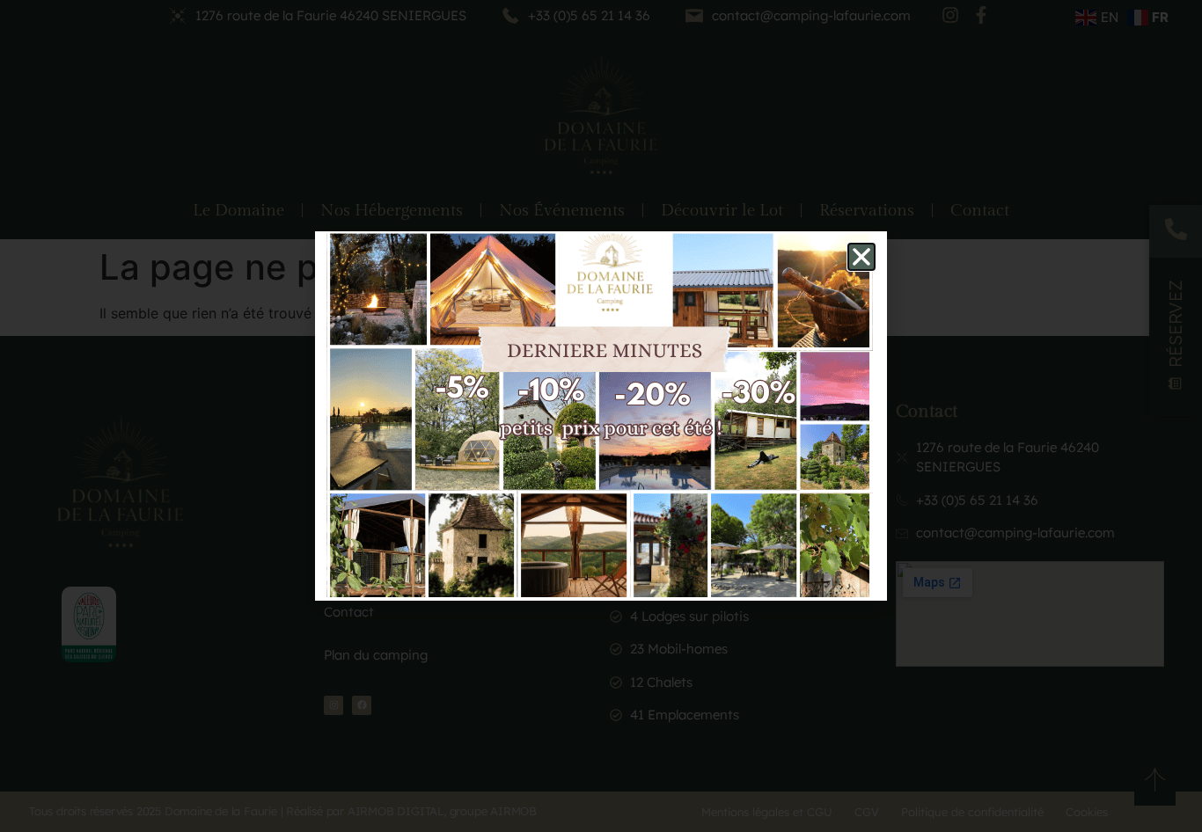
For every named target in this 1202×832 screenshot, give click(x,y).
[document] (601, 416)
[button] (861, 256)
